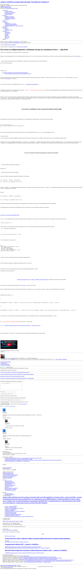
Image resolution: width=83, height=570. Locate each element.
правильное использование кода (32, 84)
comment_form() (26, 555)
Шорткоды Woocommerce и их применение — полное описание (17, 461)
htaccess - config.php (16, 503)
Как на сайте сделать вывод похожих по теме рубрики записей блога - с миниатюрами (17, 378)
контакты (19, 565)
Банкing (67, 499)
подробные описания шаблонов (11, 24)
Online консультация (43, 279)
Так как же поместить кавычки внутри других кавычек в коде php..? (18, 73)
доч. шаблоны (36, 499)
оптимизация (7, 499)
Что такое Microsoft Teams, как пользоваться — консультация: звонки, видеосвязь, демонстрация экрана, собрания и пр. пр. (50, 559)
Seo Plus (5, 15)
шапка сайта (7, 497)
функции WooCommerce (9, 494)
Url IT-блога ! (4, 399)
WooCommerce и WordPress (10, 18)
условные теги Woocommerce (10, 513)
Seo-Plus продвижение (9, 481)
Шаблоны (7, 22)
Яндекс (61, 499)
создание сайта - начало (61, 497)
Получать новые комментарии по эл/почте (19, 401)
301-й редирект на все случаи (10, 512)
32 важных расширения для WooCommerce (13, 514)
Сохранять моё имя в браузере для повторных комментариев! (14, 397)
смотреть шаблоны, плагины (10, 23)
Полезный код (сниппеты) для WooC (12, 515)
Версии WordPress (8, 483)
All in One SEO (36, 503)
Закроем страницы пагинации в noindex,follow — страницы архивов (37, 561)
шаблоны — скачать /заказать (10, 509)
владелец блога (13, 358)
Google (26, 503)
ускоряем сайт (35, 497)
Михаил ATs (11, 46)
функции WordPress (9, 11)
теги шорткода (8, 78)
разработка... (64, 359)
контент (15, 499)
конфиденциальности (9, 567)
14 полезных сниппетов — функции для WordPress (15, 511)
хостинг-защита (23, 497)
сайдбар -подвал (76, 497)
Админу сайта (75, 499)
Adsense (44, 503)
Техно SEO (5, 10)
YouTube (6, 35)
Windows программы (30, 501)
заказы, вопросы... (58, 359)
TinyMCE (41, 501)
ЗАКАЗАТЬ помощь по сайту (12, 8)
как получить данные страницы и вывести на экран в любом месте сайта (19, 516)
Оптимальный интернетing (10, 490)
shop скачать (5, 26)
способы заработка (46, 497)
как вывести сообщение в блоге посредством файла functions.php (15, 72)
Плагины (5, 21)
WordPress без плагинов (9, 17)
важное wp (55, 499)
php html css (69, 501)
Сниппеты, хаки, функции (10, 12)
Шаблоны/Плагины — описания (11, 488)
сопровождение (17, 42)
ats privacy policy (23, 403)
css (30, 503)
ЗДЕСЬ (78, 56)
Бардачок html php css (9, 13)
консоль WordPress (24, 499)
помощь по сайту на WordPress (10, 44)
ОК (35, 568)
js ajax (7, 503)
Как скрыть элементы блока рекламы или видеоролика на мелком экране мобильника (17, 374)
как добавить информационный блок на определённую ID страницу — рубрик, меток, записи (22, 325)
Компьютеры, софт (8, 29)
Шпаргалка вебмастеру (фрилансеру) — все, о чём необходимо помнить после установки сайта (23, 458)
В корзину (39, 546)
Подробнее (7, 540)
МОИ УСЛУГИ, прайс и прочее (9, 521)
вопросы (17, 521)
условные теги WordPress (10, 510)
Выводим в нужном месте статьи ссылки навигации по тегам (12, 376)
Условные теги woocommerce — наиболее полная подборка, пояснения (18, 459)
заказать (4, 39)
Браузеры (7, 28)
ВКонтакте (7, 36)
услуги (4, 20)
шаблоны (15, 497)
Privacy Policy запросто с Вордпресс (10, 406)
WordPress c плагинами (9, 16)
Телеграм (7, 34)
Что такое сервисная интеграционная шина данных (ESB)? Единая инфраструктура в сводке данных (36, 556)
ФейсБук (6, 38)
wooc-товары (7, 501)
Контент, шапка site (8, 14)
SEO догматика (49, 501)
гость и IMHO (46, 499)
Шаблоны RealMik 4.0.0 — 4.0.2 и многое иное (14, 25)
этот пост (24, 285)
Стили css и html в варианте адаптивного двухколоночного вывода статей (14, 372)
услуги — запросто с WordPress (11, 506)
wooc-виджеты (17, 501)
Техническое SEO (8, 480)
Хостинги (7, 19)
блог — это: (7, 37)
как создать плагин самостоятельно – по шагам (14, 508)
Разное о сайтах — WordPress (10, 489)
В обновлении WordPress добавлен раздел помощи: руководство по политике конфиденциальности (43, 557)
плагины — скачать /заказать (10, 507)
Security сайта (60, 501)
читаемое (5, 27)
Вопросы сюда (8, 33)
